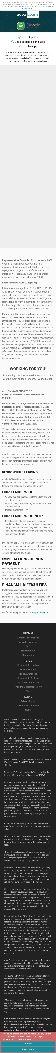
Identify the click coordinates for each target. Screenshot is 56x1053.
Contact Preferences (28, 637)
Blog (28, 691)
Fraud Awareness (28, 674)
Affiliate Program (28, 642)
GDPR (28, 710)
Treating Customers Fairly (28, 687)
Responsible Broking (28, 678)
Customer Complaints (28, 682)
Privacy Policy (28, 701)
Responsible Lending (28, 665)
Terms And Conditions (28, 705)
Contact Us (28, 655)
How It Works (28, 650)
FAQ (28, 646)
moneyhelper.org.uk (28, 8)
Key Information (28, 669)
